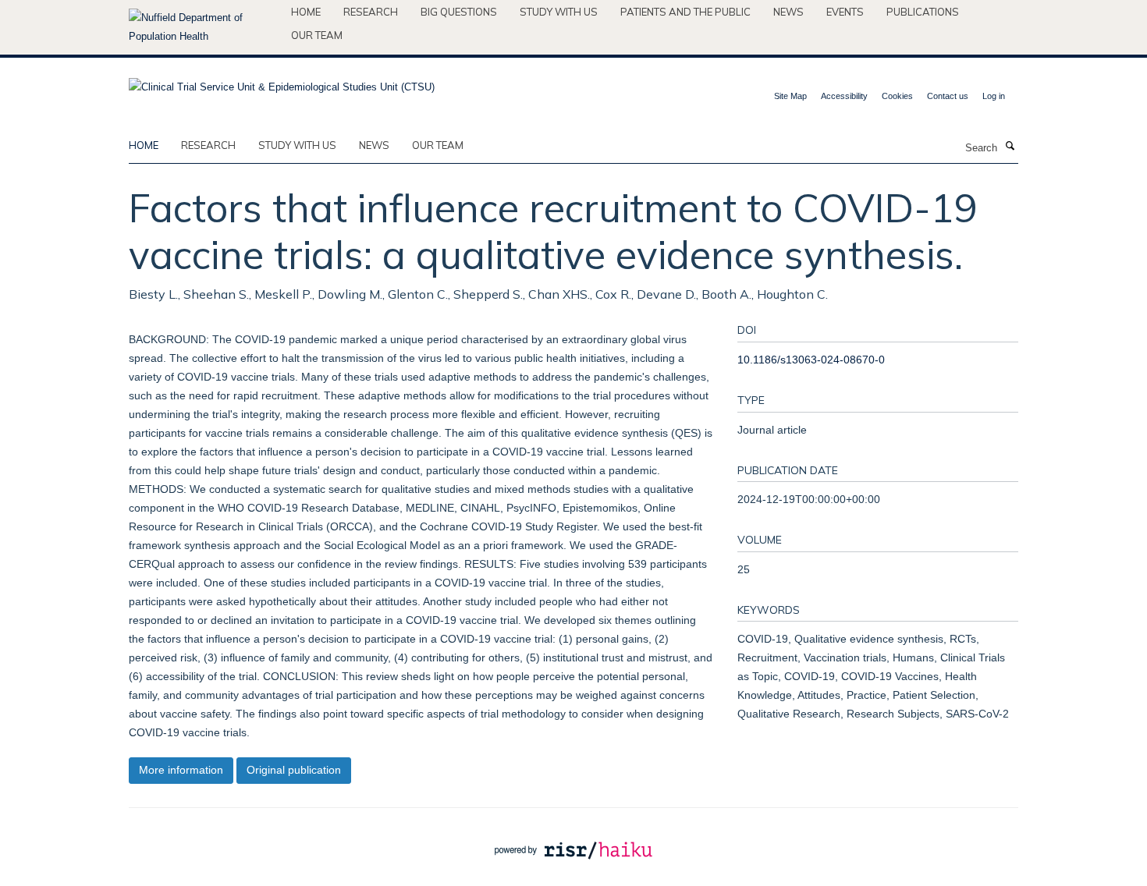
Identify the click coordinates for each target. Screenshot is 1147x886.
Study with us (559, 11)
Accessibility (844, 96)
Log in (993, 96)
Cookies (897, 96)
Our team (317, 35)
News (788, 11)
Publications (922, 11)
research (208, 145)
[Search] (1009, 146)
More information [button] (181, 770)
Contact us (947, 96)
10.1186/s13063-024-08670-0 (811, 359)
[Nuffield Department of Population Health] (204, 27)
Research (370, 11)
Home (306, 11)
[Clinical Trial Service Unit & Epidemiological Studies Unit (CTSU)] (282, 82)
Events (845, 11)
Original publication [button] (294, 770)
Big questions (459, 11)
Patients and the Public (685, 11)
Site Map (790, 96)
